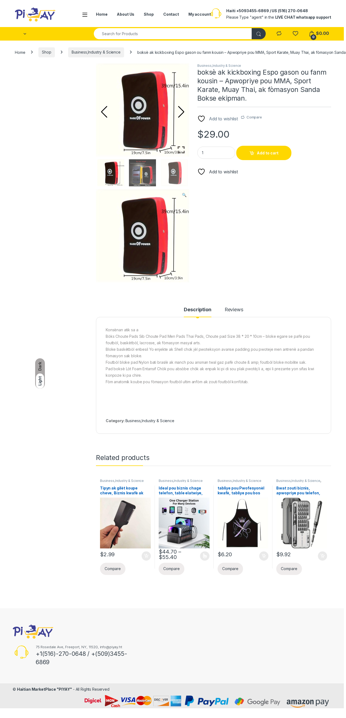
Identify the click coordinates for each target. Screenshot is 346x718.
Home (101, 14)
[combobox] (173, 33)
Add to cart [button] (146, 556)
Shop (149, 14)
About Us (125, 14)
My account (199, 14)
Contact (171, 14)
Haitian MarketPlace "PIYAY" (44, 689)
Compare (254, 117)
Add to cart (267, 153)
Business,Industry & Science (96, 52)
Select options (203, 556)
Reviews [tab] (234, 309)
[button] (181, 112)
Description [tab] (197, 309)
